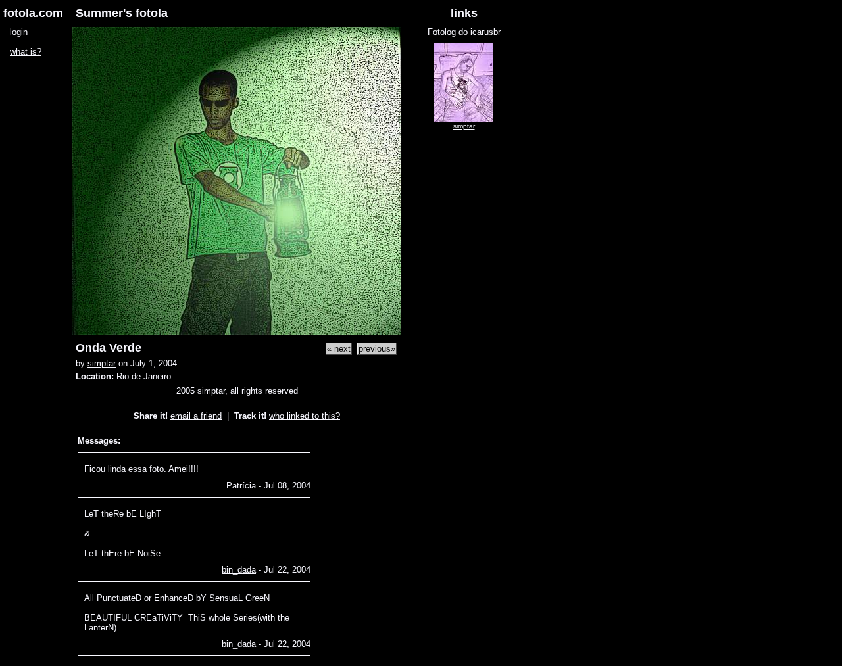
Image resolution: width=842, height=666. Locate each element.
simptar (101, 363)
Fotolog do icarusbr (464, 32)
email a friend (196, 416)
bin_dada (239, 570)
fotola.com (33, 13)
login (19, 32)
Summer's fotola (122, 13)
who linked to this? (304, 416)
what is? (25, 52)
